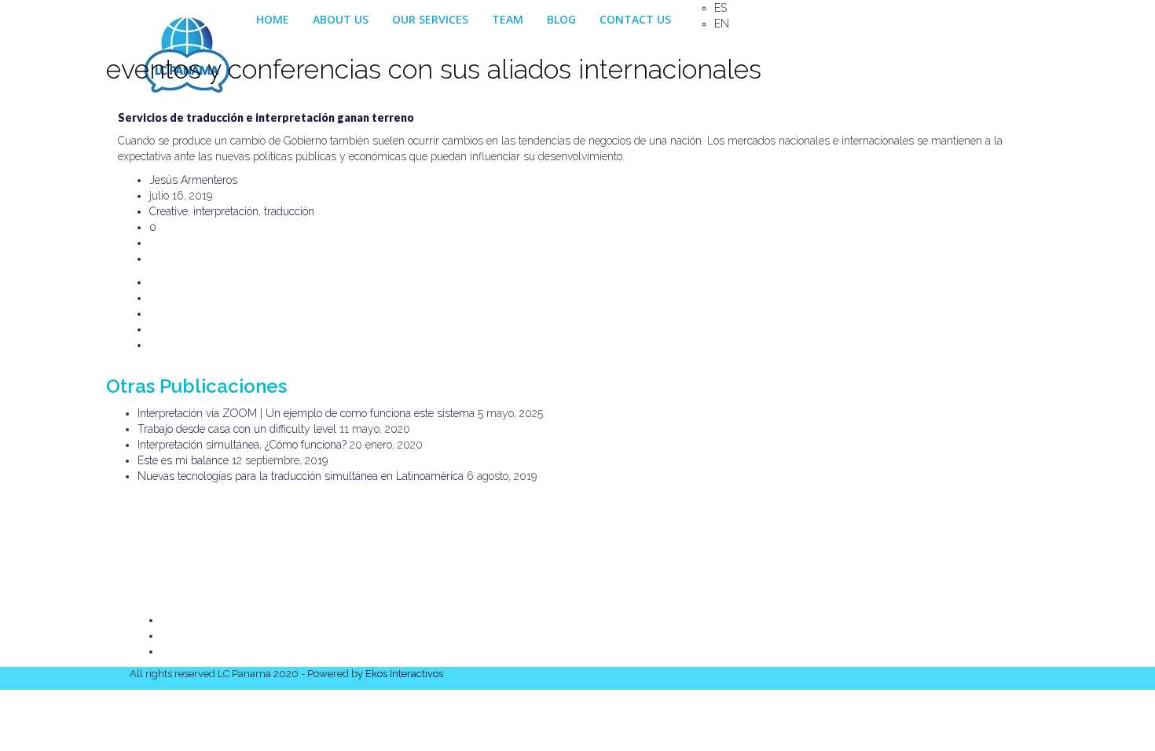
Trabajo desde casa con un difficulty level (237, 429)
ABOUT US (340, 19)
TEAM (507, 19)
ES (720, 8)
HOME (272, 19)
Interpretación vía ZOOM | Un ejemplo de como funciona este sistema (306, 413)
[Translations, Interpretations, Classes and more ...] (187, 19)
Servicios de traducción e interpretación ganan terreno (266, 117)
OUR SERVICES (430, 19)
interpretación (225, 211)
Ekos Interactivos (404, 674)
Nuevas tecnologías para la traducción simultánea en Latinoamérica (301, 476)
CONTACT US (635, 19)
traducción (289, 211)
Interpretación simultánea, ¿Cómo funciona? (242, 444)
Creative (168, 211)
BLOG (561, 19)
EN (721, 23)
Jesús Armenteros (193, 180)
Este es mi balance (183, 460)
